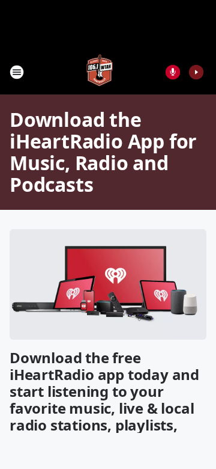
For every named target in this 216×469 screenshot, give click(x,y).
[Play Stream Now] (196, 72)
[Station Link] (100, 71)
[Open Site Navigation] (17, 72)
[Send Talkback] (173, 72)
